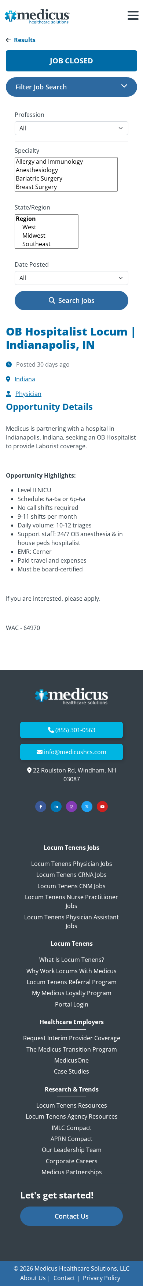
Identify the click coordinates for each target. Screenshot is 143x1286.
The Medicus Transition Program (71, 1049)
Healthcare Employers (72, 1022)
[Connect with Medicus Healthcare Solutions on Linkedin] (56, 806)
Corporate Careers (72, 1161)
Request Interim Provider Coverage (71, 1038)
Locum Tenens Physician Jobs (71, 864)
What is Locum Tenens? (71, 960)
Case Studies (71, 1071)
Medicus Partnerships (71, 1172)
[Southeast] (46, 244)
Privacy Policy (101, 1278)
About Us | (35, 1278)
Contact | (67, 1278)
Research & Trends (72, 1089)
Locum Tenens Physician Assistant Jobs (71, 921)
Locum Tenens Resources (71, 1105)
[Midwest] (46, 235)
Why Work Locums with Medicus (71, 971)
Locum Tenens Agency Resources (72, 1116)
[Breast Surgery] (66, 187)
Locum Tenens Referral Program (72, 982)
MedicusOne (71, 1060)
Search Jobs (76, 300)
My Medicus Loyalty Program (71, 993)
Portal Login (71, 1004)
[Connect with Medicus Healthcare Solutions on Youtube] (102, 806)
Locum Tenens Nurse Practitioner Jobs (71, 901)
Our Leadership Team (72, 1150)
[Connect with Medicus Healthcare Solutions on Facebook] (40, 806)
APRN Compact (71, 1139)
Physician (28, 394)
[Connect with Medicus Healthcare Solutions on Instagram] (71, 806)
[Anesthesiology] (66, 170)
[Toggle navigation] (133, 16)
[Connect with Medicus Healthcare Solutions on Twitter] (86, 806)
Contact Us (72, 1216)
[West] (46, 227)
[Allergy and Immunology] (66, 161)
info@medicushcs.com (75, 752)
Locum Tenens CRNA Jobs (71, 875)
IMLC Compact (71, 1128)
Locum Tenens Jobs (71, 847)
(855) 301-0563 (75, 730)
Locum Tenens (72, 943)
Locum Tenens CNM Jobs (71, 886)
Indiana (25, 379)
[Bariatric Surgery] (66, 178)
